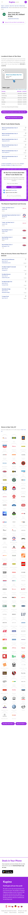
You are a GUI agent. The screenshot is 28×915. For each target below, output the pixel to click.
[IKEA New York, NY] (13, 438)
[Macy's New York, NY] (13, 530)
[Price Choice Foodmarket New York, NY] (13, 514)
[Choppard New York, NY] (4, 530)
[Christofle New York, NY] (13, 556)
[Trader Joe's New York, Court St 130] (14, 224)
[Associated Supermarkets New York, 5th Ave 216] (14, 217)
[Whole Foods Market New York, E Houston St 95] (14, 145)
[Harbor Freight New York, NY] (23, 640)
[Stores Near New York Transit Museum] (14, 261)
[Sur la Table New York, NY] (23, 673)
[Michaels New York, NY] (23, 648)
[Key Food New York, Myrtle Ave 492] (14, 239)
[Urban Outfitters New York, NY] (4, 623)
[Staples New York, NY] (13, 572)
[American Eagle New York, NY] (13, 623)
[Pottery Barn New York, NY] (4, 598)
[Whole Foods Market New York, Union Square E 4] (14, 151)
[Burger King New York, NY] (23, 656)
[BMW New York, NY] (4, 698)
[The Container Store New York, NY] (23, 623)
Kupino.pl (18, 906)
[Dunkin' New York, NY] (13, 455)
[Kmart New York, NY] (4, 656)
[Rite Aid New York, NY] (4, 446)
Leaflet (16, 89)
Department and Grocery (13, 18)
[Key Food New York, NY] (4, 472)
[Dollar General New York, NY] (23, 446)
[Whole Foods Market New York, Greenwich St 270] (14, 140)
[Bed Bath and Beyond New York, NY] (13, 631)
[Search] (25, 2)
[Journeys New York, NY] (23, 539)
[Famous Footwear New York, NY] (23, 589)
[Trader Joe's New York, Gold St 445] (14, 209)
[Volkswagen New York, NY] (13, 707)
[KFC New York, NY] (13, 673)
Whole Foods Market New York (14, 74)
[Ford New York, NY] (23, 690)
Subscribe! (13, 187)
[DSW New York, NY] (4, 539)
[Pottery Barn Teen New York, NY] (23, 665)
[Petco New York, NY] (23, 514)
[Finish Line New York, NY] (23, 480)
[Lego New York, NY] (23, 564)
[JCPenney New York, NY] (13, 648)
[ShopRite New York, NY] (23, 547)
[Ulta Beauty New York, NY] (4, 681)
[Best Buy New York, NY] (4, 514)
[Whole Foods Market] (4, 15)
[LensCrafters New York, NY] (23, 488)
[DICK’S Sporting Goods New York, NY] (4, 606)
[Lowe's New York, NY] (13, 505)
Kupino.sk (21, 906)
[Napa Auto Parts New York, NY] (4, 707)
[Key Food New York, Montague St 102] (14, 246)
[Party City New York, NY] (23, 497)
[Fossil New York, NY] (13, 522)
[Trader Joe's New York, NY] (4, 497)
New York (12, 5)
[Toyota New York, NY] (23, 698)
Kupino (2, 5)
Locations (7, 5)
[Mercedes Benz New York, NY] (4, 715)
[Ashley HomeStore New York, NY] (23, 522)
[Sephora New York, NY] (4, 614)
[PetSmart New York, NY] (4, 522)
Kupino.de (15, 906)
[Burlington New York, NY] (13, 589)
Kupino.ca (9, 906)
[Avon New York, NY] (4, 547)
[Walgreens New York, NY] (13, 446)
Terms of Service (12, 912)
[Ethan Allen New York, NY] (23, 581)
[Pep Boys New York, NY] (13, 690)
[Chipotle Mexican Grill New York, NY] (23, 463)
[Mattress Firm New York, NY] (23, 572)
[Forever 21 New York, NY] (13, 614)
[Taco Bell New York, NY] (13, 665)
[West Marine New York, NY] (4, 463)
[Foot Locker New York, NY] (13, 547)
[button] (13, 22)
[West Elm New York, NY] (23, 681)
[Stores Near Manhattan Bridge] (14, 290)
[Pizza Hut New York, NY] (13, 463)
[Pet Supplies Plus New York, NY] (13, 656)
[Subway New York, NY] (13, 681)
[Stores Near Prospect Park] (14, 297)
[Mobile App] (7, 872)
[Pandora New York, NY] (23, 455)
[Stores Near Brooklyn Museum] (14, 276)
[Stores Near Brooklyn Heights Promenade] (14, 268)
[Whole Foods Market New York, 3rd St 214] (14, 128)
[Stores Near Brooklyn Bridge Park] (14, 283)
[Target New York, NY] (13, 497)
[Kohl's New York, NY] (4, 589)
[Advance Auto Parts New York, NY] (4, 690)
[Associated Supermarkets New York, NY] (13, 539)
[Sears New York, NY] (13, 581)
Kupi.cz (12, 906)
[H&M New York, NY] (4, 631)
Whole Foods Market (6, 163)
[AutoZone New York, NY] (13, 715)
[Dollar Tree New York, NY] (4, 648)
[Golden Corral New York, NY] (23, 505)
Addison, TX (9, 165)
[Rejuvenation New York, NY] (23, 631)
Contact (6, 912)
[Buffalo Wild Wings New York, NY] (13, 472)
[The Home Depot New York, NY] (23, 556)
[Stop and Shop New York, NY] (4, 438)
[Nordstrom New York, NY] (23, 530)
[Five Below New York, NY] (13, 640)
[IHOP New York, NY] (23, 472)
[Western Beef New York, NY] (13, 606)
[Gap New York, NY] (23, 614)
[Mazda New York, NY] (13, 698)
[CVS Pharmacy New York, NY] (23, 598)
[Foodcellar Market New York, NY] (4, 480)
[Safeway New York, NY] (4, 455)
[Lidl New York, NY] (4, 488)
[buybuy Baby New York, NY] (4, 572)
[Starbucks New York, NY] (13, 480)
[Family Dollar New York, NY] (4, 556)
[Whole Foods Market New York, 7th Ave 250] (14, 157)
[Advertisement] (14, 40)
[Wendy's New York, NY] (13, 488)
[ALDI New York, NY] (23, 438)
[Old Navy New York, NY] (23, 606)
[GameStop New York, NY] (13, 598)
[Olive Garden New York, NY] (4, 673)
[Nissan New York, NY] (23, 707)
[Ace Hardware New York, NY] (4, 564)
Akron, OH (15, 165)
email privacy (18, 195)
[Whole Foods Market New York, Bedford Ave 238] (14, 134)
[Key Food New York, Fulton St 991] (14, 231)
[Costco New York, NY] (4, 581)
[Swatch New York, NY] (4, 505)
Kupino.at (6, 906)
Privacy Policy (14, 190)
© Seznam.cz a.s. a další (22, 89)
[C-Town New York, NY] (4, 640)
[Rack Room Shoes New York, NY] (4, 665)
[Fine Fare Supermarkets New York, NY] (13, 564)
